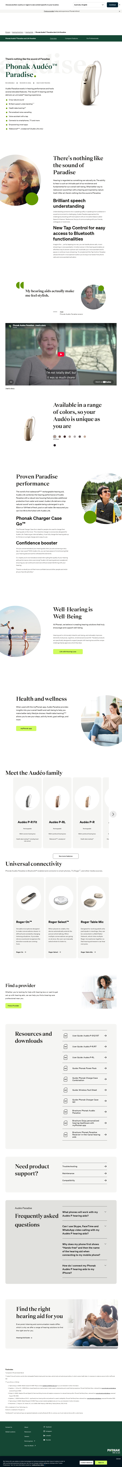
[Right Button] (113, 814)
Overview (53, 38)
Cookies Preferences (86, 1462)
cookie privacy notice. (38, 1465)
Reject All (101, 1462)
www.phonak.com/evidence (109, 1388)
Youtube (48, 1440)
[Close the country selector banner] (119, 5)
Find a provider (49, 11)
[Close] (119, 11)
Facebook (49, 1427)
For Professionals (92, 38)
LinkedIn (48, 1435)
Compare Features (71, 38)
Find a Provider (13, 1006)
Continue (112, 5)
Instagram (49, 1431)
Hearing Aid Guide (23, 1338)
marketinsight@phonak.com (49, 1386)
